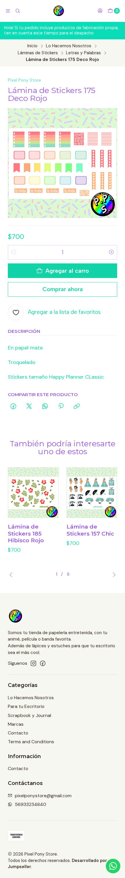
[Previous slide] (12, 574)
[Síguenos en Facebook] (43, 663)
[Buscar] (18, 10)
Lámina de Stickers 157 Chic (90, 530)
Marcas (16, 724)
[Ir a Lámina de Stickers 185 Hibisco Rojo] (33, 492)
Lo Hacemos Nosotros (68, 46)
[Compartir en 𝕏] (29, 406)
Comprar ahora (62, 289)
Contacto (18, 733)
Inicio (32, 46)
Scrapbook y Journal (29, 715)
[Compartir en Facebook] (13, 406)
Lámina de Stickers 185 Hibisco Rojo (26, 533)
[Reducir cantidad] (13, 252)
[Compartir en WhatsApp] (45, 406)
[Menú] (8, 10)
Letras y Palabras (83, 53)
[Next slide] (112, 574)
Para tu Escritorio (26, 706)
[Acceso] (100, 10)
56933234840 (30, 804)
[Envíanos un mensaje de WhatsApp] (113, 866)
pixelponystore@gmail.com (43, 796)
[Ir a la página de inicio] (59, 11)
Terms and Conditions (31, 742)
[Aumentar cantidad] (111, 252)
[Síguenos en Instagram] (33, 663)
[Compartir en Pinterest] (61, 406)
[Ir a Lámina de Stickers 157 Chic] (92, 492)
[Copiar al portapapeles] (77, 406)
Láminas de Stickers (38, 53)
